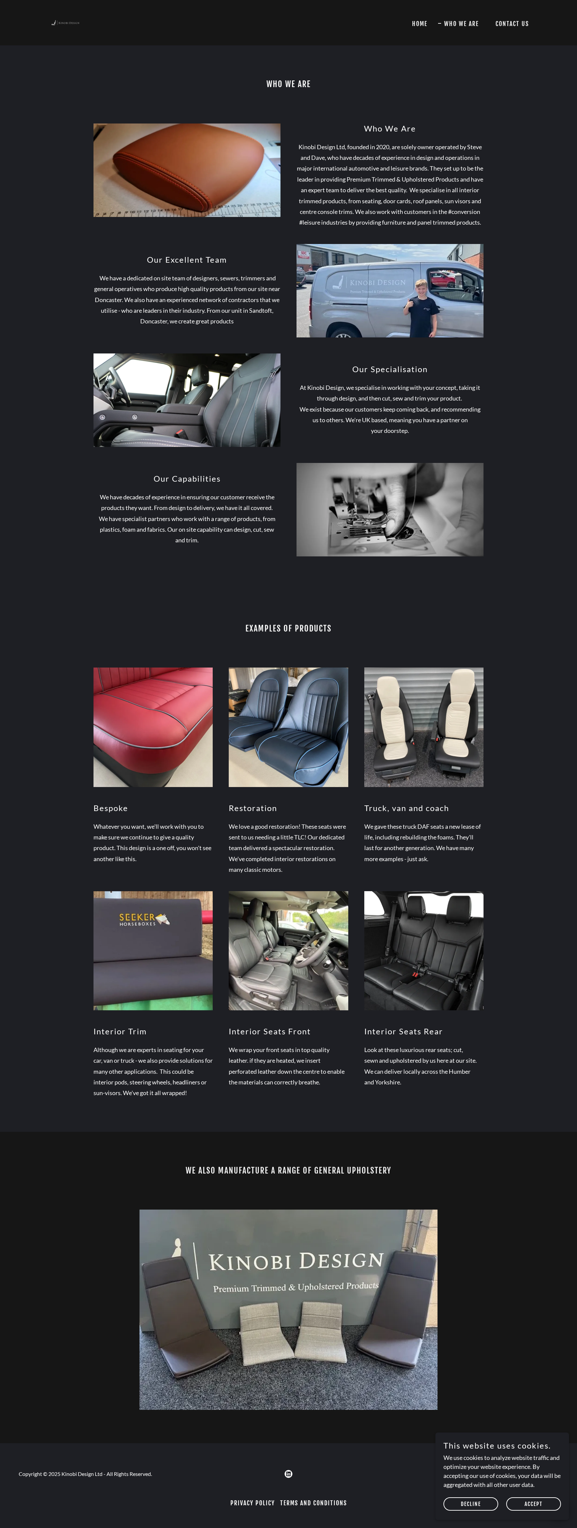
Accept (534, 1504)
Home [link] (419, 23)
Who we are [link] (461, 23)
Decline (471, 1504)
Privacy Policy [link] (252, 1503)
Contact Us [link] (512, 23)
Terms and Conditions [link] (313, 1503)
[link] (65, 22)
